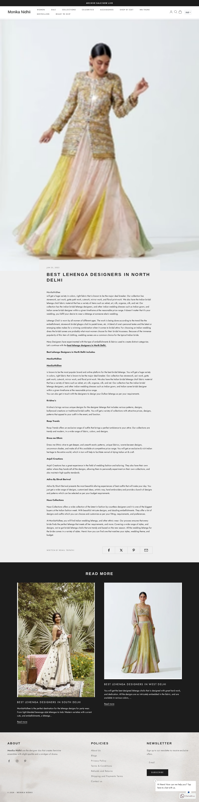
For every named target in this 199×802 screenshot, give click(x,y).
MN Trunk (145, 9)
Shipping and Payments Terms (107, 776)
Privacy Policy (98, 760)
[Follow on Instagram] (17, 761)
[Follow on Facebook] (9, 761)
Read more (22, 721)
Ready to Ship (63, 14)
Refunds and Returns (102, 771)
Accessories (107, 9)
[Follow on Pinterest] (25, 761)
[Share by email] (146, 550)
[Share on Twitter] (121, 550)
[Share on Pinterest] (134, 550)
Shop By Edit (126, 9)
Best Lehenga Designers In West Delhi (135, 684)
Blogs (94, 755)
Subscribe (157, 772)
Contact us (96, 781)
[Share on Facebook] (109, 550)
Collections (69, 9)
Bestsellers (43, 14)
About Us (96, 750)
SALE (53, 9)
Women (41, 9)
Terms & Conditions (101, 765)
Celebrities (88, 9)
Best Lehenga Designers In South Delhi (49, 702)
